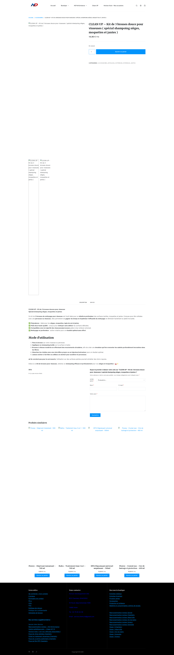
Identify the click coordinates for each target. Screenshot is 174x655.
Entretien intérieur (115, 594)
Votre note (92, 380)
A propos (32, 596)
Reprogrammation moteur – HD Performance (44, 627)
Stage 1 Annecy (114, 636)
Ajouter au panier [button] (42, 575)
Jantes (132, 63)
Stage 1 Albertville (115, 629)
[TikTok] (36, 651)
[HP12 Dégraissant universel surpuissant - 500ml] (102, 495)
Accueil (53, 5)
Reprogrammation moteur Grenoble (121, 624)
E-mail (121, 385)
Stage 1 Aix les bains (116, 632)
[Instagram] (33, 651)
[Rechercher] (136, 5)
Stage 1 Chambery (115, 627)
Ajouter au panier (121, 52)
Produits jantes (114, 598)
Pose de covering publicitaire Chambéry (42, 639)
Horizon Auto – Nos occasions (113, 5)
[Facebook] (29, 651)
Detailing (111, 63)
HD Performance (79, 5)
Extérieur (118, 63)
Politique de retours (35, 608)
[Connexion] (140, 5)
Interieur (126, 63)
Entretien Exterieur (115, 596)
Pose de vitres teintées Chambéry (40, 634)
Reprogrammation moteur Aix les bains (122, 620)
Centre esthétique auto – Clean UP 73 (42, 629)
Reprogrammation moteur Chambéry (122, 615)
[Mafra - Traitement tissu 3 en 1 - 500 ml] (72, 495)
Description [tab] (83, 302)
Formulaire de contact (36, 598)
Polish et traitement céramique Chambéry (43, 636)
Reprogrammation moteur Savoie (120, 613)
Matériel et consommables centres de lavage (125, 606)
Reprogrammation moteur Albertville (122, 617)
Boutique (64, 5)
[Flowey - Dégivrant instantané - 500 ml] (42, 495)
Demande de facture (36, 613)
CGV (30, 603)
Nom (92, 385)
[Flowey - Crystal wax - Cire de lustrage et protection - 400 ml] (131, 495)
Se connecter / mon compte (38, 594)
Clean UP (95, 5)
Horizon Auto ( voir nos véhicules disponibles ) (45, 631)
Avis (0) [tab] (92, 302)
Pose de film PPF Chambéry (38, 641)
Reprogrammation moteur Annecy (121, 622)
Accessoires (102, 63)
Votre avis (93, 394)
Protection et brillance (117, 603)
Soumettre (95, 415)
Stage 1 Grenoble (115, 634)
